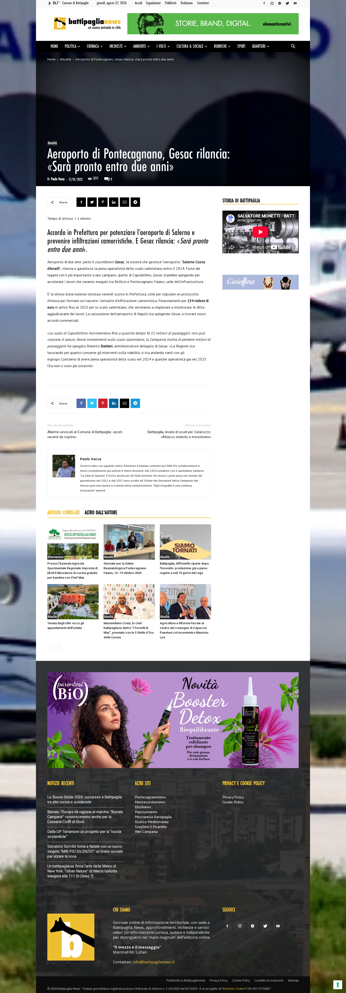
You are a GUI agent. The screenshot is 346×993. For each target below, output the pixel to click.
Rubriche (220, 46)
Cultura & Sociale (190, 46)
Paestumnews (146, 811)
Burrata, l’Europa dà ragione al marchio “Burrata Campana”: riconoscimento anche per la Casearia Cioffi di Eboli (85, 817)
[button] (293, 46)
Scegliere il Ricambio (151, 826)
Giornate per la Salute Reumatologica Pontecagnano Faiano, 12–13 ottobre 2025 (125, 568)
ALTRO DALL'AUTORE (101, 513)
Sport (241, 46)
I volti (161, 46)
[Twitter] (287, 3)
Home (54, 46)
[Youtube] (295, 3)
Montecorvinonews (150, 802)
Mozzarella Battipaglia (153, 816)
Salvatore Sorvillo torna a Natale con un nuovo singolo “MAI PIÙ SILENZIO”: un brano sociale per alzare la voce (85, 851)
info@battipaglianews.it (153, 962)
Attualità (65, 59)
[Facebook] (264, 3)
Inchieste (116, 46)
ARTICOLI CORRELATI (63, 513)
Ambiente (139, 46)
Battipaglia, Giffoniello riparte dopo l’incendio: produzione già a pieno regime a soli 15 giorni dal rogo (184, 568)
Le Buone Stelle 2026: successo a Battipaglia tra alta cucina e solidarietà (84, 799)
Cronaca (93, 46)
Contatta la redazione (268, 980)
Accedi (138, 3)
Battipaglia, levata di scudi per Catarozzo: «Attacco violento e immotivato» (179, 434)
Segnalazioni (153, 3)
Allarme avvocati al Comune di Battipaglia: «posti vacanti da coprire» (84, 434)
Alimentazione (56, 557)
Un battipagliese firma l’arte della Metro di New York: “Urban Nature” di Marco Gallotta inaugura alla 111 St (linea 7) (82, 871)
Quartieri (259, 46)
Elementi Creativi (233, 989)
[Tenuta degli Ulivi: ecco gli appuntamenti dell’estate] (73, 601)
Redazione (187, 3)
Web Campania (146, 831)
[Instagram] (271, 3)
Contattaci (203, 3)
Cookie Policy (232, 802)
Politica (70, 46)
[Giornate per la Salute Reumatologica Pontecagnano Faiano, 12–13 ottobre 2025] (129, 542)
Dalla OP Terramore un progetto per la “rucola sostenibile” (84, 834)
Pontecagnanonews (150, 797)
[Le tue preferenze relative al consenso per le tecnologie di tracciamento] (337, 984)
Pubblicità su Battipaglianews (185, 980)
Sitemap (293, 980)
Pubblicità (170, 3)
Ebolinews (143, 807)
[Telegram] (279, 3)
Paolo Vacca (57, 179)
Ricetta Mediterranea (152, 821)
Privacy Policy (233, 797)
